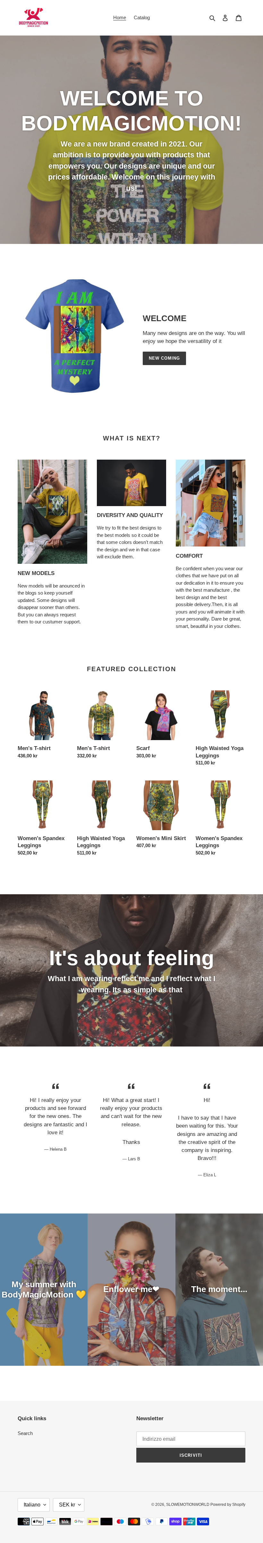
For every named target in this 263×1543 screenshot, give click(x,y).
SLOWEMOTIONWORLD (188, 1504)
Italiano (32, 1504)
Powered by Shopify (227, 1504)
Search (25, 1433)
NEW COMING (164, 358)
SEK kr (67, 1504)
